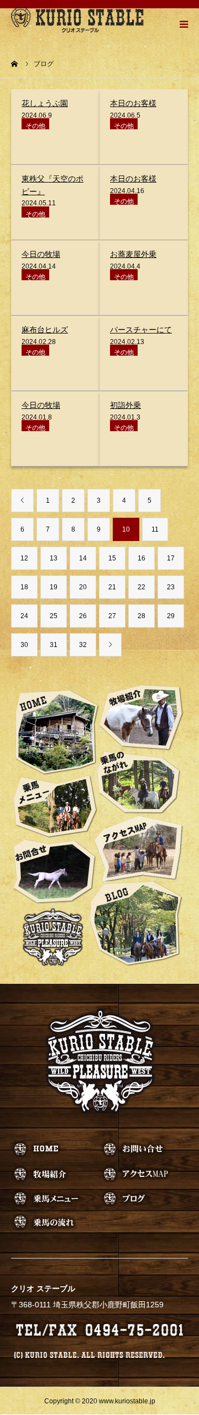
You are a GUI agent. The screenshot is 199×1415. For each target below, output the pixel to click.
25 (53, 616)
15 (112, 558)
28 (141, 616)
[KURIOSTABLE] (77, 19)
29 (171, 616)
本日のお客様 (133, 103)
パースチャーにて (141, 329)
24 (24, 616)
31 (53, 645)
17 (171, 558)
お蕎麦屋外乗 (133, 254)
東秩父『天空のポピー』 (52, 184)
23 (171, 587)
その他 (35, 126)
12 (24, 558)
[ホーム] (15, 64)
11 (155, 529)
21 (112, 587)
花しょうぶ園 (45, 103)
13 (53, 558)
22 (141, 587)
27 (112, 616)
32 (83, 645)
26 (83, 616)
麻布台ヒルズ (45, 329)
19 (53, 587)
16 (141, 558)
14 (83, 558)
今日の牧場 (41, 254)
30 (24, 645)
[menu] (183, 23)
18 (24, 587)
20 (83, 587)
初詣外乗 (125, 405)
